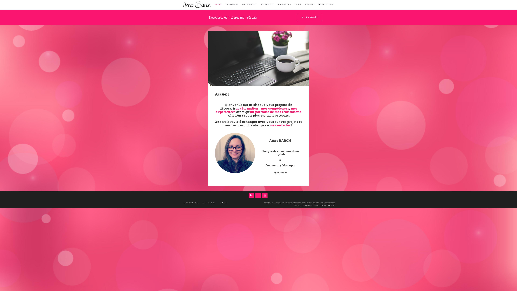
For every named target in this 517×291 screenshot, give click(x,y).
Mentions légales (191, 203)
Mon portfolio (284, 5)
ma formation (247, 108)
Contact (224, 203)
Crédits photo (209, 203)
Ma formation (232, 5)
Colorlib (312, 205)
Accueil (218, 5)
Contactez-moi (326, 5)
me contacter (280, 125)
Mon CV (298, 5)
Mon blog (309, 5)
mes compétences (275, 108)
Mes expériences (267, 5)
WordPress (331, 205)
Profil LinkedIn (309, 17)
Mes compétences (249, 5)
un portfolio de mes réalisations (275, 112)
